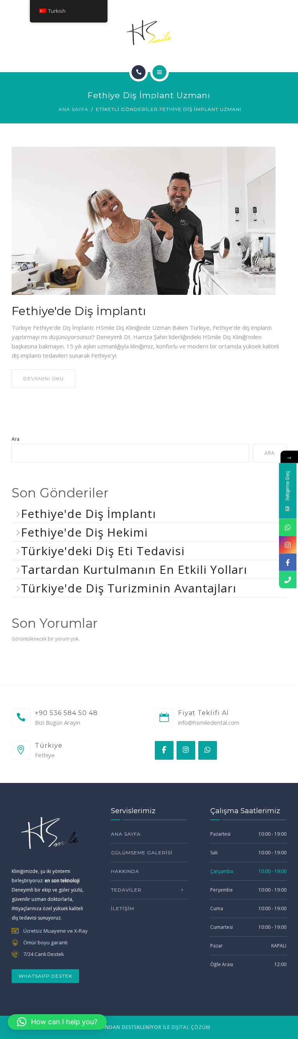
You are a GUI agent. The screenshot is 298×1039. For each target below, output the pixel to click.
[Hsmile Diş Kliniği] (149, 33)
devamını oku (43, 378)
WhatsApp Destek (45, 976)
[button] (57, 1022)
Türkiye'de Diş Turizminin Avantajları (128, 588)
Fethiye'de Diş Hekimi (84, 532)
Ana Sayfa (73, 109)
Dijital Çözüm (191, 1027)
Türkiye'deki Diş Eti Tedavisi (103, 551)
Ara (15, 439)
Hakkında (125, 871)
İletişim (122, 908)
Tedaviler (126, 890)
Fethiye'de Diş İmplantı (79, 311)
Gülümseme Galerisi (142, 852)
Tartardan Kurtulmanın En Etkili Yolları (134, 569)
